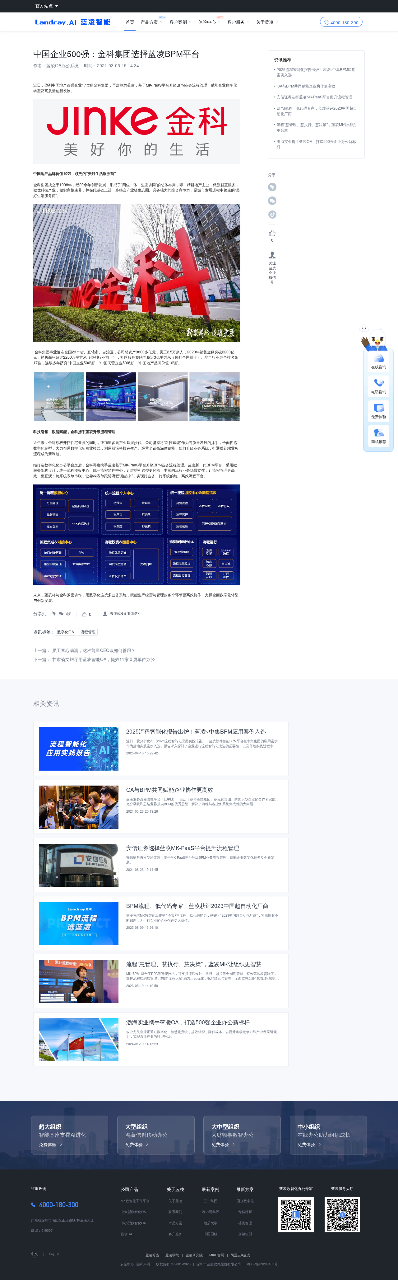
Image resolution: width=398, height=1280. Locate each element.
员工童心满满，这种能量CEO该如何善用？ (94, 650)
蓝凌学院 (174, 1255)
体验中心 (207, 22)
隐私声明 (142, 1264)
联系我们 (175, 1211)
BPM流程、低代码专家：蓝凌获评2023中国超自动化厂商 (317, 111)
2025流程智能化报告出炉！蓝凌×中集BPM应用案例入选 (316, 72)
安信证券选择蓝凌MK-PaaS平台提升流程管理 (314, 97)
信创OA (126, 1233)
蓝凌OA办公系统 (62, 65)
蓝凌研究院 (196, 1255)
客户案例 (178, 22)
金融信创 (245, 1233)
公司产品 (129, 1189)
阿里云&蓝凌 (240, 1255)
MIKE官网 (218, 1255)
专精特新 (245, 1211)
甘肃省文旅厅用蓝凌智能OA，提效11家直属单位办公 (103, 659)
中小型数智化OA (133, 1223)
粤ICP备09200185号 (262, 1264)
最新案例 (210, 1189)
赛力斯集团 (210, 1211)
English (54, 1254)
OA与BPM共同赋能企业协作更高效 (306, 86)
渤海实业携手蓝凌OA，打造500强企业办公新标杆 (316, 144)
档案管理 (245, 1223)
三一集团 (210, 1200)
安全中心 (127, 1264)
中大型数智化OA (133, 1211)
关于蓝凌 (265, 22)
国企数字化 (245, 1200)
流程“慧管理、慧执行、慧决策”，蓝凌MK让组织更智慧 (316, 127)
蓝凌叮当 (154, 1255)
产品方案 (149, 22)
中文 (34, 1254)
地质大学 (210, 1223)
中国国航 (210, 1233)
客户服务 (236, 22)
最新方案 (245, 1189)
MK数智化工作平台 (135, 1200)
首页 (130, 22)
